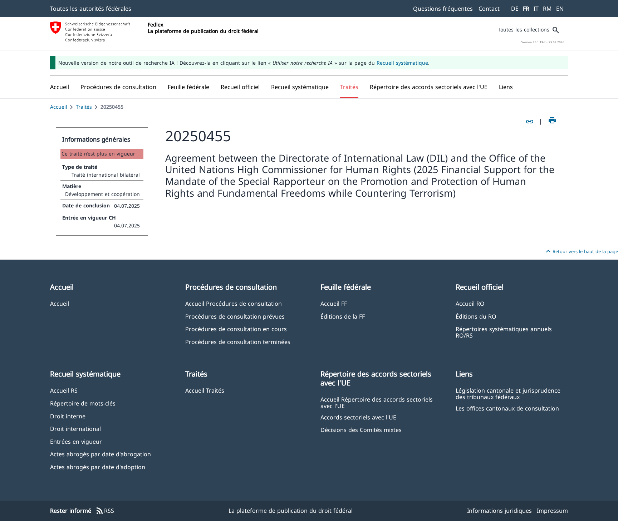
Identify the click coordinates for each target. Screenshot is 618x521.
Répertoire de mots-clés (83, 403)
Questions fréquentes (443, 9)
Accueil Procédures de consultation (233, 303)
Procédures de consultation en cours (236, 329)
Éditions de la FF (342, 316)
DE (515, 9)
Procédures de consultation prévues (235, 316)
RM (547, 9)
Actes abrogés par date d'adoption (97, 467)
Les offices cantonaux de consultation (507, 408)
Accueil (58, 106)
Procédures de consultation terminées (237, 341)
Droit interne (67, 416)
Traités (84, 106)
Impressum (552, 511)
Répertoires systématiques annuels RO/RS (504, 332)
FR (526, 9)
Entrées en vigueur (76, 441)
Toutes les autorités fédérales (90, 9)
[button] (118, 86)
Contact (489, 9)
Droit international (75, 428)
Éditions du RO (476, 316)
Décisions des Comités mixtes (361, 429)
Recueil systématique (402, 62)
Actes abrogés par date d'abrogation (100, 454)
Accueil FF (333, 303)
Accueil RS (64, 390)
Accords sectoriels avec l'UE (358, 417)
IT (536, 9)
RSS (104, 511)
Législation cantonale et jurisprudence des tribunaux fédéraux (508, 393)
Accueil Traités (204, 390)
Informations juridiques (499, 511)
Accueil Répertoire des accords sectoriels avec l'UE (376, 402)
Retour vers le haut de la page (581, 251)
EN (560, 9)
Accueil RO (470, 303)
